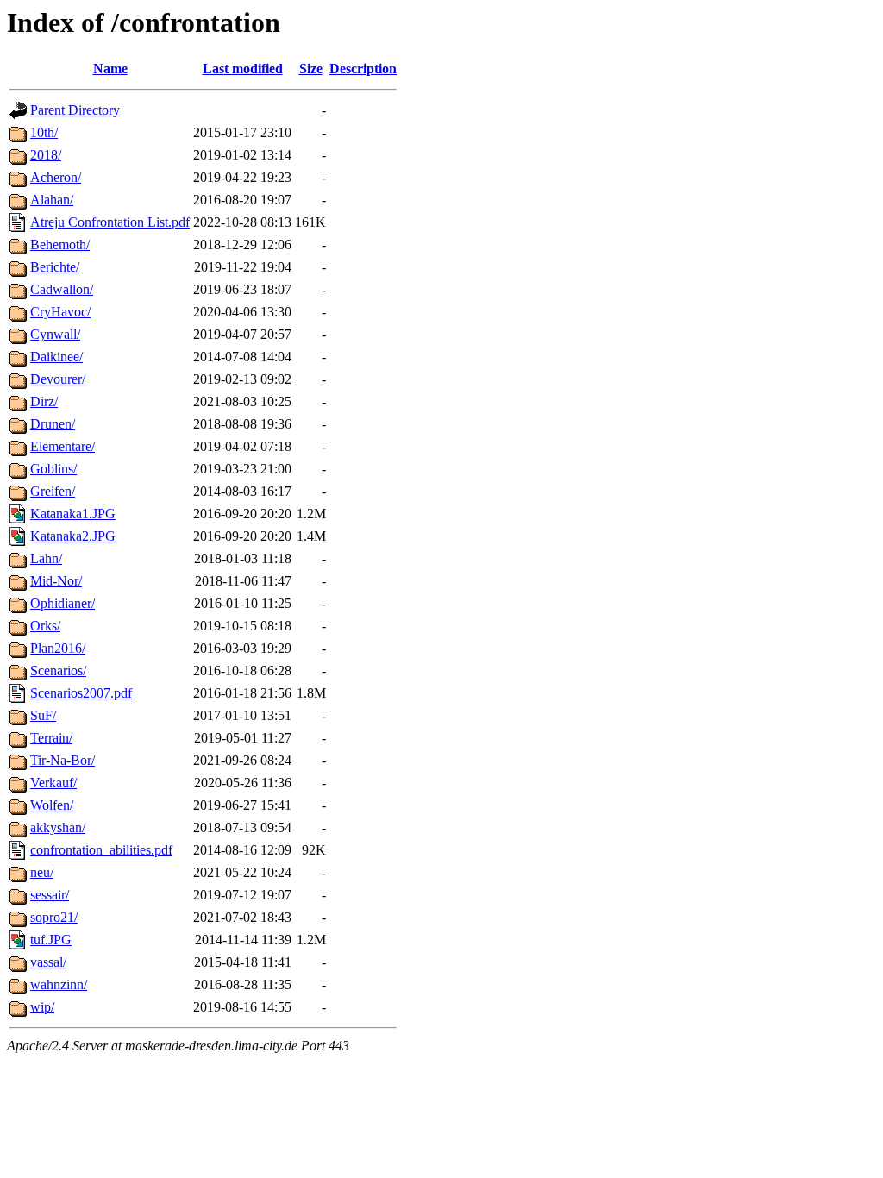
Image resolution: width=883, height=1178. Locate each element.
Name (110, 68)
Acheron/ (55, 177)
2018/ (45, 154)
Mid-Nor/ (56, 580)
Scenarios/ (58, 670)
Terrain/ (51, 737)
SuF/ (43, 715)
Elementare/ (62, 446)
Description (363, 68)
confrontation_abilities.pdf (101, 850)
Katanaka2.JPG (73, 536)
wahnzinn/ (58, 984)
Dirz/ (44, 401)
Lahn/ (46, 558)
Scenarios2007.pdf (81, 693)
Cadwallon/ (61, 289)
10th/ (44, 132)
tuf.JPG (51, 939)
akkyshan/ (57, 827)
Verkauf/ (53, 782)
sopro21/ (54, 917)
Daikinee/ (56, 356)
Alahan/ (51, 199)
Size (311, 68)
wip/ (42, 1006)
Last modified (243, 68)
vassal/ (48, 962)
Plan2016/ (57, 648)
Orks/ (45, 625)
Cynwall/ (55, 334)
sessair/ (49, 894)
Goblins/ (53, 468)
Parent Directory (75, 110)
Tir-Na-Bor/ (62, 760)
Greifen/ (52, 491)
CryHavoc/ (60, 311)
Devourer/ (57, 379)
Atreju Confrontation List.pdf (110, 222)
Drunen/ (52, 424)
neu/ (41, 872)
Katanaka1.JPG (73, 513)
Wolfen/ (51, 805)
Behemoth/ (60, 244)
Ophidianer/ (62, 603)
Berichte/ (54, 267)
